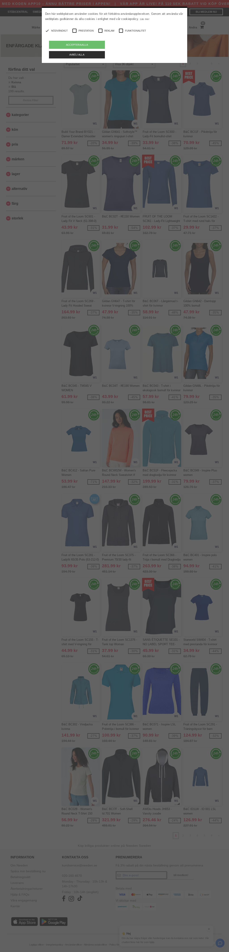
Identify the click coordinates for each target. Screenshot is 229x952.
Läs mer (144, 19)
